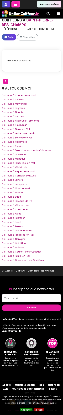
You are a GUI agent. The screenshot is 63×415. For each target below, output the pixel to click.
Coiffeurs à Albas (11, 213)
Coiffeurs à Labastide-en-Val (18, 163)
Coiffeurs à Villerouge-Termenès (20, 120)
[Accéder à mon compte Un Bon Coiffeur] (15, 4)
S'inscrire (31, 307)
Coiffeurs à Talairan (13, 99)
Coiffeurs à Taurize (12, 146)
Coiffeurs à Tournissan (14, 125)
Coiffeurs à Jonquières (14, 184)
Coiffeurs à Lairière (12, 180)
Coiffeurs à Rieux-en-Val (16, 129)
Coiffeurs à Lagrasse (13, 108)
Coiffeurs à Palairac (13, 226)
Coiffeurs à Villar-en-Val (15, 205)
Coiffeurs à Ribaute (13, 112)
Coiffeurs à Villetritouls (14, 167)
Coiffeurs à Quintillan (14, 243)
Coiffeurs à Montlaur (13, 158)
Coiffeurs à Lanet (11, 222)
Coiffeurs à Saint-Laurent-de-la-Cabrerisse (26, 150)
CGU (41, 385)
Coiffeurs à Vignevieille (14, 141)
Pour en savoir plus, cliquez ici (42, 403)
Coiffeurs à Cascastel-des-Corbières (23, 260)
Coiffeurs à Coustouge (15, 209)
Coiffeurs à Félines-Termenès (19, 133)
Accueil (6, 385)
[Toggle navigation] (58, 13)
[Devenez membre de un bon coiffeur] (6, 4)
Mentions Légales (25, 385)
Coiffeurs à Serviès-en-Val (17, 137)
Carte (10, 37)
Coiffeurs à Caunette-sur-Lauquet (21, 251)
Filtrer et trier (28, 37)
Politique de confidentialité (29, 389)
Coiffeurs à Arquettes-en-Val (18, 171)
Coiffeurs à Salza (11, 196)
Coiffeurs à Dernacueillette (17, 230)
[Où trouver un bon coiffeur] (20, 13)
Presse (53, 389)
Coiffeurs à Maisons (13, 247)
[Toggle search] (48, 13)
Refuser (39, 409)
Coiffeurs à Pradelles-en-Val (18, 234)
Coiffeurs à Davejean (14, 154)
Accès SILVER (50, 4)
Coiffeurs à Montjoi (12, 192)
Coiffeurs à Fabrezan (13, 218)
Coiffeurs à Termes (13, 116)
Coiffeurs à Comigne (14, 239)
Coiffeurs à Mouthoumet (16, 188)
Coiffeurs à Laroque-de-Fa (17, 201)
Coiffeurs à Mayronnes (14, 103)
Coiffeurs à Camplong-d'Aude (19, 175)
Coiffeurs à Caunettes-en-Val (19, 95)
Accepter (26, 409)
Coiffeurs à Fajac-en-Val (16, 256)
